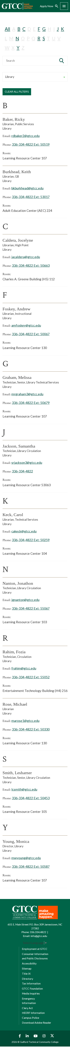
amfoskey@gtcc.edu (26, 325)
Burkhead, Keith (17, 171)
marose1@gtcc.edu (25, 721)
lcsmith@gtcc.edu (24, 789)
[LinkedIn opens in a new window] (28, 1036)
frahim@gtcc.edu (23, 668)
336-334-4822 (22, 471)
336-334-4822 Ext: (31, 144)
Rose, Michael (15, 704)
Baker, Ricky (14, 119)
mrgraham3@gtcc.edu (27, 394)
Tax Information (31, 983)
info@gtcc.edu (39, 935)
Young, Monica (16, 841)
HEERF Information (33, 1012)
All (7, 29)
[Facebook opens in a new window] (19, 1036)
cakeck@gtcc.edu (24, 531)
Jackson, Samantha (19, 446)
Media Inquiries (31, 993)
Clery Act (27, 1008)
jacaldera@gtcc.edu (25, 257)
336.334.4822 (38, 932)
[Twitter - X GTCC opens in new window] (52, 1036)
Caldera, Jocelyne (18, 240)
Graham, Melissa (17, 377)
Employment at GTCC (34, 948)
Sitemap (26, 968)
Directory (27, 978)
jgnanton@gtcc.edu (25, 600)
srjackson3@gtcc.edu (26, 463)
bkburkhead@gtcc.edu (27, 188)
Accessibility (29, 963)
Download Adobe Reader (36, 1022)
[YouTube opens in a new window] (36, 1036)
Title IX (26, 973)
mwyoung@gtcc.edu (26, 858)
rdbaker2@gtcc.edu (25, 136)
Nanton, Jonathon (18, 583)
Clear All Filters (17, 91)
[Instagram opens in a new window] (44, 1036)
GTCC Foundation (32, 988)
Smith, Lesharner (17, 772)
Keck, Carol (13, 514)
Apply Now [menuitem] (46, 6)
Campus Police (30, 1017)
